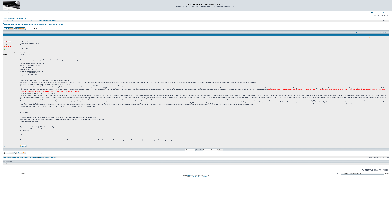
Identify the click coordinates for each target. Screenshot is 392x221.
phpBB (189, 175)
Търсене (386, 12)
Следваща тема (385, 32)
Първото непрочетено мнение (372, 32)
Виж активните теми (21, 18)
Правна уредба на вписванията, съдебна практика (25, 20)
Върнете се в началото (9, 146)
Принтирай (6, 32)
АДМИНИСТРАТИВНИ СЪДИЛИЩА (47, 20)
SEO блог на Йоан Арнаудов (200, 176)
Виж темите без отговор (9, 18)
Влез (5, 12)
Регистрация (12, 12)
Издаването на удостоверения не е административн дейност (33, 24)
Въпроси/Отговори (377, 12)
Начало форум (7, 20)
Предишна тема (360, 32)
